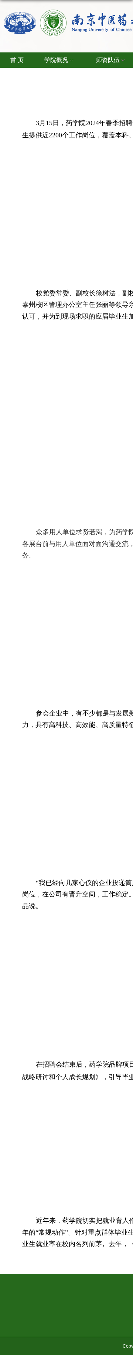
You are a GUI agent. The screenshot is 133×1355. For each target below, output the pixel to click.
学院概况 (56, 60)
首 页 (17, 60)
